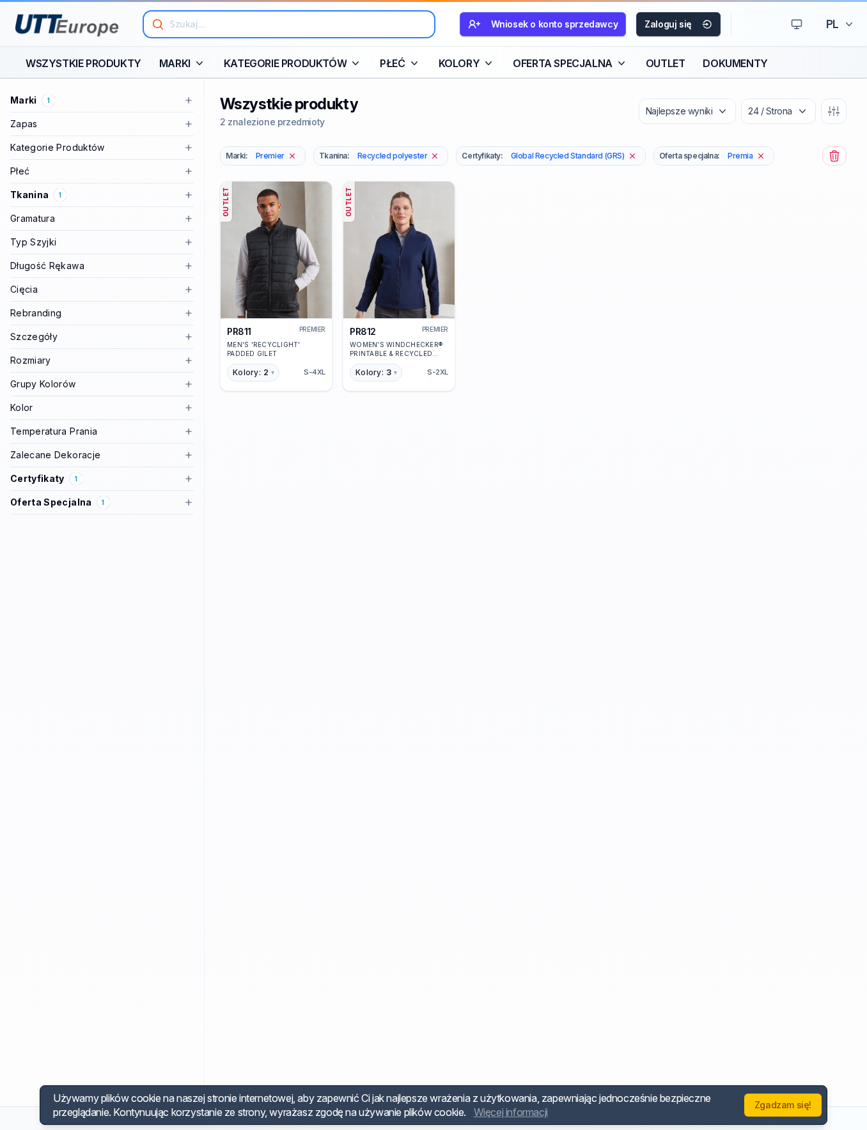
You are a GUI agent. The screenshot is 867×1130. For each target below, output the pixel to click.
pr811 (239, 331)
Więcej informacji (511, 1112)
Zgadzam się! (782, 1104)
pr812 (363, 331)
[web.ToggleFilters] (834, 111)
